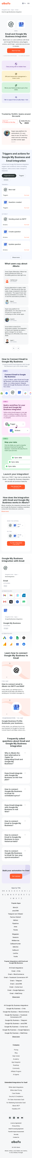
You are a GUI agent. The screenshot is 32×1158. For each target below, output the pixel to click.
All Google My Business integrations (16, 1005)
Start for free (16, 50)
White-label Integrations (16, 1087)
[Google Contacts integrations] (24, 644)
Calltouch (15, 950)
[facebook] (10, 1117)
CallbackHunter (15, 944)
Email (16, 9)
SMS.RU (15, 947)
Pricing (16, 1050)
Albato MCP (16, 1106)
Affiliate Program (16, 1071)
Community (16, 1068)
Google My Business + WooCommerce (16, 1012)
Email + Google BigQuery (16, 990)
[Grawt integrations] (11, 601)
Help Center (16, 1056)
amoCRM (15, 911)
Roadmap (16, 1065)
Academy (16, 1059)
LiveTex (15, 953)
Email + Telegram (16, 980)
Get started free (16, 486)
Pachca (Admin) (15, 917)
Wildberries (15, 940)
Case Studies (16, 1093)
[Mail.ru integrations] (17, 601)
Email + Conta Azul (16, 987)
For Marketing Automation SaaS (16, 1103)
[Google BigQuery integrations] (11, 637)
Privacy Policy (16, 1126)
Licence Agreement (16, 1123)
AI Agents (16, 1074)
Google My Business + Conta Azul (16, 1027)
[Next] (18, 348)
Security (16, 1134)
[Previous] (14, 348)
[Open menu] (28, 3)
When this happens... (13, 521)
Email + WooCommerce (16, 974)
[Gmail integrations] (4, 595)
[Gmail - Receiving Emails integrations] (11, 595)
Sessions (15, 937)
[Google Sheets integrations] (17, 637)
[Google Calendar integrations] (17, 644)
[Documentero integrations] (24, 595)
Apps (12, 9)
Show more (16, 257)
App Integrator (16, 1062)
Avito (15, 927)
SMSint (15, 920)
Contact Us (16, 1137)
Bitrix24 (15, 907)
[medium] (22, 1117)
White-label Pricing (16, 1090)
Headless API (16, 1109)
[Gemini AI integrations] (24, 637)
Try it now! (26, 195)
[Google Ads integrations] (4, 637)
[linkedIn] (14, 1117)
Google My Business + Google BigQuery (16, 1030)
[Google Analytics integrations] (4, 644)
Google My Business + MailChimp (16, 1033)
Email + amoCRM (16, 984)
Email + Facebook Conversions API (16, 977)
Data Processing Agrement (16, 1128)
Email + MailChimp (16, 993)
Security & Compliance (16, 1096)
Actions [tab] (6, 180)
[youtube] (18, 1117)
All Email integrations (16, 968)
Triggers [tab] (21, 175)
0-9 (3, 891)
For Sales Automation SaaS (16, 1099)
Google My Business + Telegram (16, 1020)
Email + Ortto (16, 971)
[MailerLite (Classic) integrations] (24, 601)
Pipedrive (15, 923)
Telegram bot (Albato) (15, 914)
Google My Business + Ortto (16, 1008)
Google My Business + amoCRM (16, 1023)
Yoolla (15, 956)
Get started (16, 876)
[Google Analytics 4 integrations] (11, 644)
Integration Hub (6, 9)
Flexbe (15, 930)
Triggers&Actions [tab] (9, 175)
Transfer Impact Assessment (16, 1131)
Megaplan (15, 934)
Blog (16, 1053)
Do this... (9, 531)
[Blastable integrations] (17, 595)
